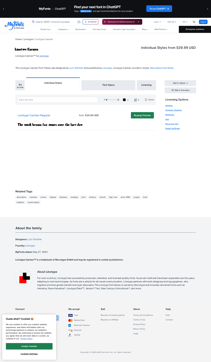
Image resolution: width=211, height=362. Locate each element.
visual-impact (33, 202)
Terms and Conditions (143, 315)
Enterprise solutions (195, 29)
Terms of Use (139, 320)
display (53, 197)
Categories (62, 29)
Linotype (28, 39)
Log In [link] (203, 22)
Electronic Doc (172, 124)
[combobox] (64, 22)
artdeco (92, 197)
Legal (135, 333)
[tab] (20, 85)
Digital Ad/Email (172, 128)
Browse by (45, 29)
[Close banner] (139, 21)
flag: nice (113, 197)
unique (136, 197)
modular (33, 197)
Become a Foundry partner (113, 315)
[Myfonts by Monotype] (14, 25)
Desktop (169, 105)
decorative (21, 197)
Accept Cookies (29, 346)
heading (74, 197)
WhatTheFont (160, 29)
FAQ (168, 315)
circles (43, 197)
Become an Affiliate (109, 320)
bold (145, 197)
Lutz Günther (76, 68)
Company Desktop (173, 110)
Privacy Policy (139, 324)
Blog (144, 29)
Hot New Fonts (99, 29)
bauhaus (63, 197)
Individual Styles (53, 83)
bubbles (20, 202)
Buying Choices (142, 115)
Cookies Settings (29, 353)
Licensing (146, 85)
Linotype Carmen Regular (34, 115)
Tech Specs (108, 85)
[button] (3, 9)
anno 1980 (125, 197)
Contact (169, 320)
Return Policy (139, 329)
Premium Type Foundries (124, 29)
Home (18, 39)
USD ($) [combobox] (170, 22)
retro (83, 197)
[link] (33, 22)
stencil (102, 197)
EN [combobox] (184, 22)
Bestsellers (81, 29)
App (167, 119)
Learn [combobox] (156, 22)
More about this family (162, 68)
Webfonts (169, 114)
